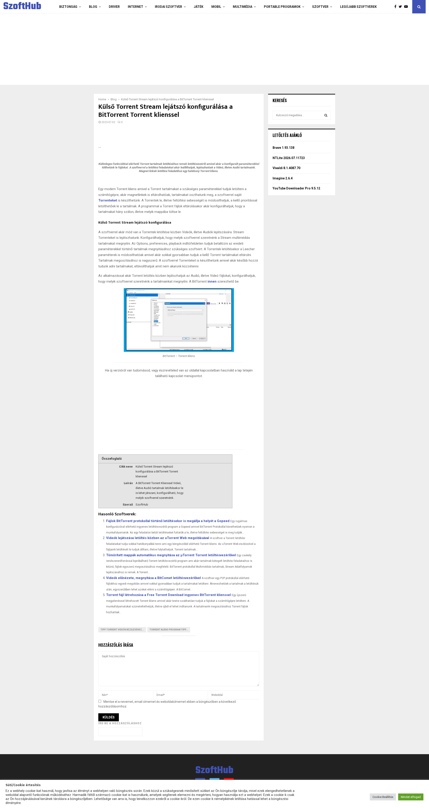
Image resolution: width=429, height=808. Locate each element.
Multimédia (242, 6)
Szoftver (320, 6)
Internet (135, 6)
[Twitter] (401, 6)
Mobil (216, 6)
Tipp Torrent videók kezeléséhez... (122, 629)
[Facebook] (396, 6)
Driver (114, 6)
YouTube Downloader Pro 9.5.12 (296, 188)
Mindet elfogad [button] (411, 797)
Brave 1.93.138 (283, 147)
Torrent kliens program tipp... (168, 629)
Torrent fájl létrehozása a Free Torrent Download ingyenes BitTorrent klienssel (168, 595)
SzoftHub (22, 6)
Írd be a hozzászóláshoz (120, 723)
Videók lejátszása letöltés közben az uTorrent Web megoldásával (157, 538)
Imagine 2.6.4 (282, 178)
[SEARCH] (326, 115)
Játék (198, 6)
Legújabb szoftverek (358, 6)
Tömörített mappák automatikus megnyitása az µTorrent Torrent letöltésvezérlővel (171, 555)
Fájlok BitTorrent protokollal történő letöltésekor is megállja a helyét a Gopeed (167, 521)
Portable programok (282, 6)
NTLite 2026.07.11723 (289, 158)
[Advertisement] (197, 49)
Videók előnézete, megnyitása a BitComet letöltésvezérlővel (153, 578)
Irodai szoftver (168, 6)
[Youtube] (407, 6)
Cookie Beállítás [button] (382, 797)
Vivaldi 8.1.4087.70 (286, 168)
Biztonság (68, 6)
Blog (93, 6)
